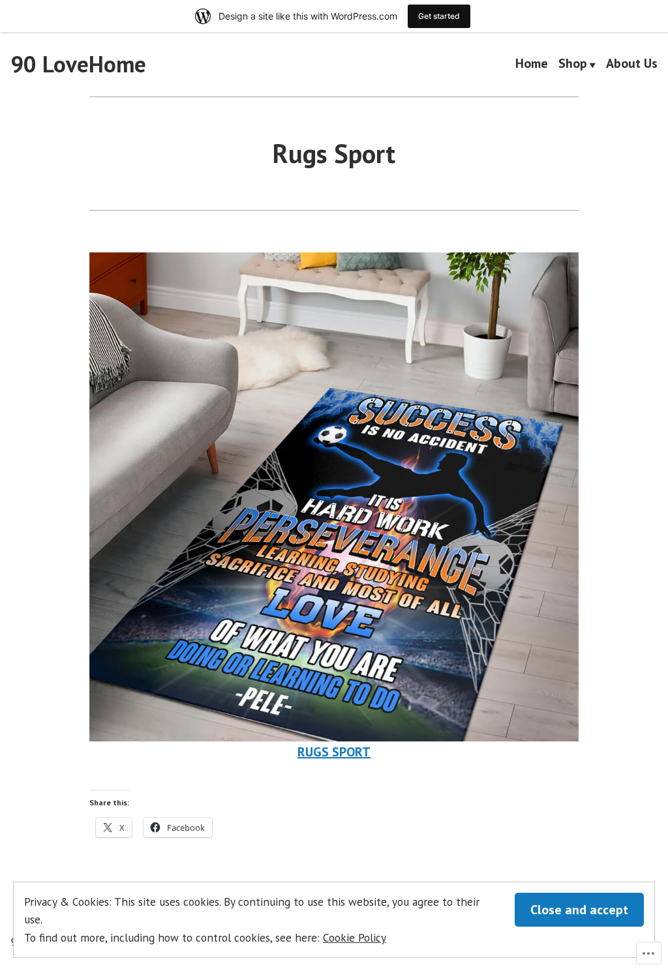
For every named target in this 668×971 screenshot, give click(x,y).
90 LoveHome (78, 64)
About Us (632, 64)
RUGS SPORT (334, 751)
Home (531, 64)
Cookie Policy (354, 937)
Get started (439, 16)
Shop (572, 64)
